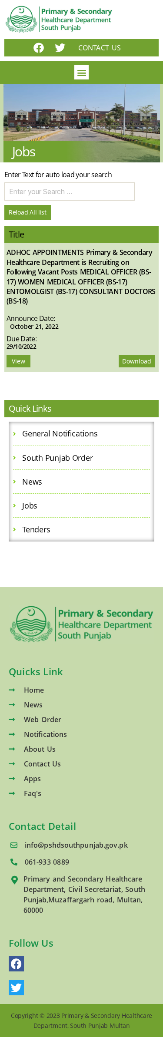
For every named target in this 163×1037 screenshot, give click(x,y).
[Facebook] (38, 48)
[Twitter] (60, 48)
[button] (81, 72)
